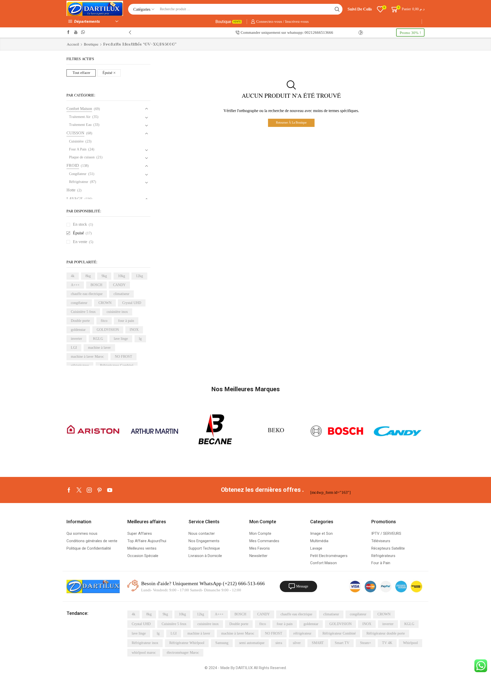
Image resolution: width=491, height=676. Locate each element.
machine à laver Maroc (87, 356)
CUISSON (75, 133)
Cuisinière (76, 141)
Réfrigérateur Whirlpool (186, 643)
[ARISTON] (93, 431)
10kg (121, 276)
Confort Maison (79, 108)
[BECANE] (215, 431)
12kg (139, 276)
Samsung (221, 643)
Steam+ (365, 643)
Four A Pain (77, 149)
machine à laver (99, 348)
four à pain (126, 321)
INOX (134, 330)
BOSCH (96, 285)
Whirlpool (410, 643)
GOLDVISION (108, 330)
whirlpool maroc (144, 653)
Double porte (80, 321)
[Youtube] (76, 32)
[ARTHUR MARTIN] (154, 431)
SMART (318, 643)
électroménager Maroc (183, 653)
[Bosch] (336, 431)
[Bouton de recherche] (337, 9)
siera (278, 643)
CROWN (104, 303)
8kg (88, 276)
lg (140, 339)
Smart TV (342, 643)
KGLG (98, 339)
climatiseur (121, 294)
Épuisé (107, 73)
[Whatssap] (83, 32)
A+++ (75, 285)
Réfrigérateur (78, 182)
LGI (74, 348)
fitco (104, 321)
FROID (72, 165)
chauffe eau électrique (87, 294)
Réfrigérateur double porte (385, 633)
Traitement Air (80, 117)
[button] (130, 32)
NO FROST (123, 356)
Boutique (228, 21)
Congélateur (77, 174)
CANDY (119, 285)
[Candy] (398, 431)
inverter (76, 339)
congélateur (79, 303)
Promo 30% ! (410, 32)
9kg (104, 276)
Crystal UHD (131, 303)
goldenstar (78, 330)
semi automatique (251, 643)
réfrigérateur (302, 633)
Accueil (73, 44)
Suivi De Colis (360, 9)
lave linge (121, 339)
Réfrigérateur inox (145, 643)
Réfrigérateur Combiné (339, 633)
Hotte (70, 190)
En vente (83, 241)
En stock (83, 224)
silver (297, 643)
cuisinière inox (117, 312)
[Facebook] (68, 32)
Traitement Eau (80, 125)
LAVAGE (74, 199)
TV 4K (387, 643)
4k (72, 276)
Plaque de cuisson (82, 157)
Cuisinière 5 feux (83, 312)
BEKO (276, 430)
